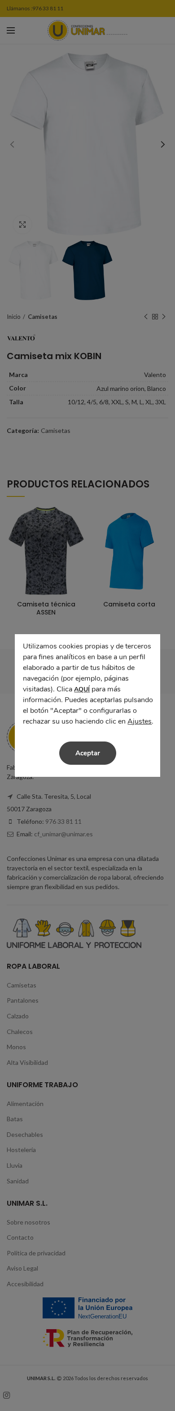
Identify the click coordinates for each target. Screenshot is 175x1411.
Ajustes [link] (139, 721)
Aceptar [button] (87, 753)
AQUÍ (82, 689)
